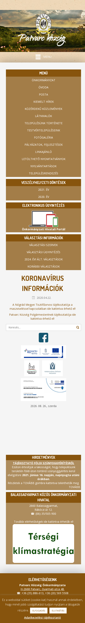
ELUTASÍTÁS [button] (58, 610)
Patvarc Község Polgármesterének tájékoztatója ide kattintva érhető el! (42, 316)
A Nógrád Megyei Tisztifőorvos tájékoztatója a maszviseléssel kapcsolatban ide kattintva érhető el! (43, 307)
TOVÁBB (74, 487)
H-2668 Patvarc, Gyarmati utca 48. (42, 589)
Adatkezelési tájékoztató (42, 617)
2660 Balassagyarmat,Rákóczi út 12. (43, 508)
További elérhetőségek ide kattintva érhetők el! (43, 521)
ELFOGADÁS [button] (38, 610)
